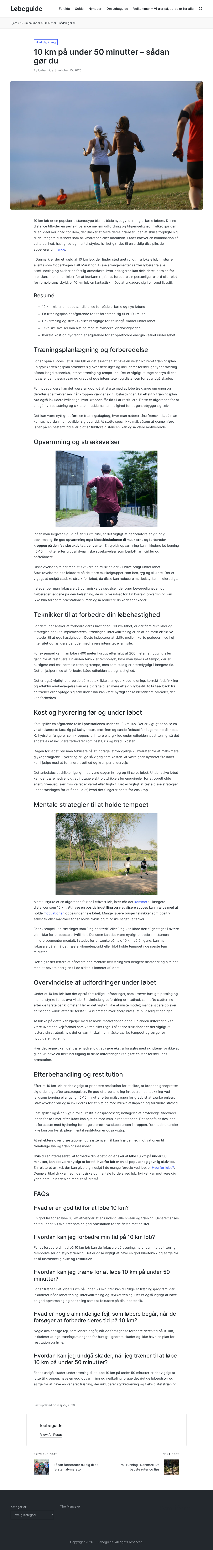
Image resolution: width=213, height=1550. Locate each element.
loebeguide (51, 1425)
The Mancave (70, 1506)
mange (59, 249)
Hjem (13, 23)
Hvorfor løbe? (163, 1167)
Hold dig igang (46, 42)
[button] (51, 1434)
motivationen (53, 913)
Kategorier (18, 1507)
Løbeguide (26, 8)
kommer (140, 902)
